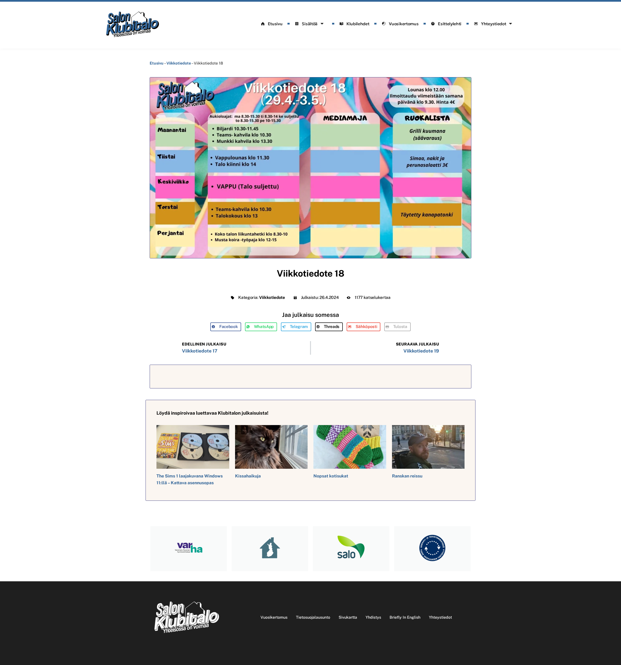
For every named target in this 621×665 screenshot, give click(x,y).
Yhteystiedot (493, 23)
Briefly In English (405, 617)
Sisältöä (309, 23)
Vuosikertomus (403, 23)
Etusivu (275, 23)
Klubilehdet (357, 23)
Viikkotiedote (178, 63)
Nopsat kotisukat (330, 475)
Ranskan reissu (407, 475)
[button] (225, 326)
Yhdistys (373, 617)
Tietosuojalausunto (313, 617)
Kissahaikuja (248, 475)
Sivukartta (348, 617)
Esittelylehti (449, 23)
